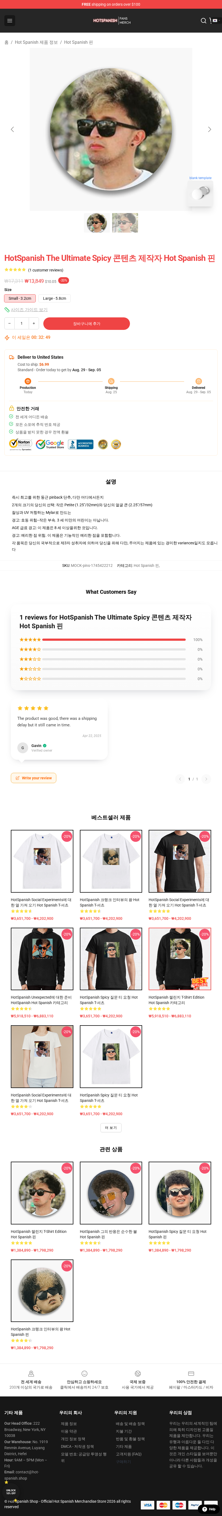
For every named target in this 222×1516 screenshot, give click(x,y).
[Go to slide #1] (97, 223)
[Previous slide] (12, 129)
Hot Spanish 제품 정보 (36, 42)
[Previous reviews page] (180, 779)
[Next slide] (209, 129)
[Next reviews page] (206, 779)
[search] (203, 20)
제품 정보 (69, 1423)
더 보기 (111, 1128)
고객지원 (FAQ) (129, 1454)
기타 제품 (124, 1446)
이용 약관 (69, 1431)
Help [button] (212, 1509)
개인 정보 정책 (73, 1439)
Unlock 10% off (11, 1492)
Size (8, 289)
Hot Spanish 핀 (78, 42)
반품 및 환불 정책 (130, 1439)
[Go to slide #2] (125, 223)
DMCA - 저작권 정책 (77, 1446)
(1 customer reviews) (45, 270)
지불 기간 (124, 1431)
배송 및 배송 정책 (130, 1423)
